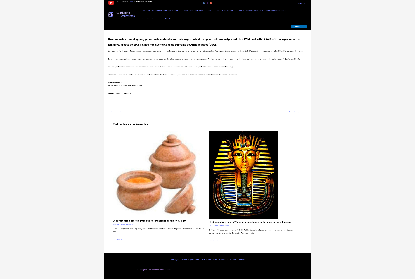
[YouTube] (211, 3)
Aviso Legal (174, 260)
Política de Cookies (209, 260)
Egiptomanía (117, 224)
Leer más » (117, 239)
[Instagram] (207, 3)
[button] (179, 10)
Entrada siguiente (298, 112)
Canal (131, 1)
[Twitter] (261, 270)
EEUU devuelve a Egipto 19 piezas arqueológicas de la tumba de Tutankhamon (250, 222)
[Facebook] (204, 3)
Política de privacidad (190, 260)
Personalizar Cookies (227, 260)
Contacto (241, 260)
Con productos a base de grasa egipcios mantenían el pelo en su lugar (149, 220)
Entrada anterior (116, 112)
